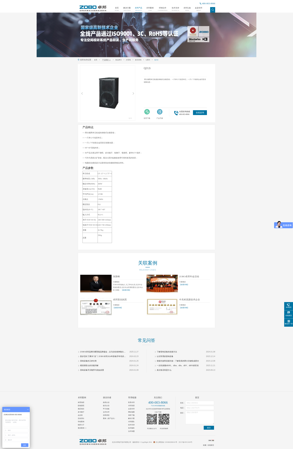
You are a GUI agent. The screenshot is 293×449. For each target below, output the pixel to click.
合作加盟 (131, 431)
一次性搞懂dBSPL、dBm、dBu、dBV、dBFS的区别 (178, 365)
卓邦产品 (138, 9)
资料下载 (131, 415)
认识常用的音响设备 (165, 356)
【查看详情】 (126, 290)
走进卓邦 (198, 9)
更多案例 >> (82, 428)
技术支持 (175, 9)
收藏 (204, 445)
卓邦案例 (150, 9)
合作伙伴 (106, 412)
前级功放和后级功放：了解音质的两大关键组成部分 (178, 361)
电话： (182, 408)
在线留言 (211, 445)
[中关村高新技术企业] (162, 306)
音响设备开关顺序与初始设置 (92, 370)
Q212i (156, 60)
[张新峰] (96, 283)
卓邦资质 (131, 405)
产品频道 (105, 60)
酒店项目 (81, 409)
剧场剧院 (81, 405)
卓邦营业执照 (120, 299)
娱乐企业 (106, 405)
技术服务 (131, 428)
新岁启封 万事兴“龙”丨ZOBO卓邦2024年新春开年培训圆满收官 (103, 356)
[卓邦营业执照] (96, 306)
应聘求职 (106, 415)
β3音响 (128, 60)
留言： (182, 413)
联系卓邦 (131, 402)
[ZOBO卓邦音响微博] (164, 419)
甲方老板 (106, 409)
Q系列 (148, 60)
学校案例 (81, 421)
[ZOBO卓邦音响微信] (152, 419)
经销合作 (162, 9)
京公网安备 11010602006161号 (166, 442)
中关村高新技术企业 (189, 299)
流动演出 (81, 418)
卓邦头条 (187, 9)
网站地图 (131, 412)
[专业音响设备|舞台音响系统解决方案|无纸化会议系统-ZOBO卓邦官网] (93, 11)
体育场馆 (81, 402)
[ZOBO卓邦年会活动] (162, 283)
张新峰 (116, 276)
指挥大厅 (81, 425)
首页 (117, 9)
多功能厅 (81, 412)
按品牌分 (118, 60)
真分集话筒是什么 (164, 370)
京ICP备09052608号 (185, 442)
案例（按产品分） (109, 418)
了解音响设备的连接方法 (167, 352)
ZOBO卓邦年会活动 (189, 276)
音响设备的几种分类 (88, 361)
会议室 (80, 415)
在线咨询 (200, 112)
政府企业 (106, 402)
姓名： (182, 403)
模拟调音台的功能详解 (89, 365)
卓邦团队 (131, 421)
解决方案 (127, 9)
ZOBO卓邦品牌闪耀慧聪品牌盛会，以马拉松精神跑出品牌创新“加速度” (103, 352)
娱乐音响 (138, 60)
